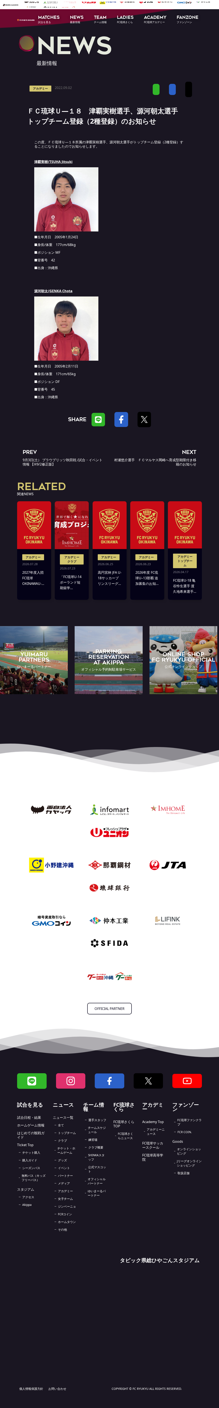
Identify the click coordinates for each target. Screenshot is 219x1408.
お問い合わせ (57, 1389)
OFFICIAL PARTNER (109, 1008)
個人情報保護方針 (31, 1389)
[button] (49, 20)
